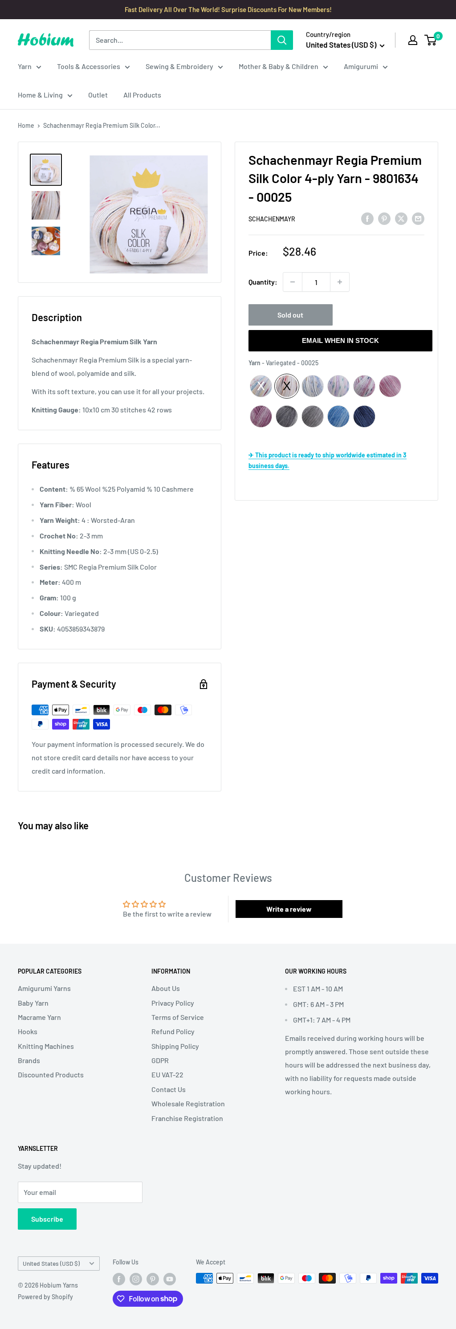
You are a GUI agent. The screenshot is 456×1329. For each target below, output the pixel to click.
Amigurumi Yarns (44, 988)
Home (26, 125)
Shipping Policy (175, 1046)
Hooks (27, 1031)
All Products (142, 94)
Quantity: (262, 281)
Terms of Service (177, 1017)
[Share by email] (418, 218)
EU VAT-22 (167, 1074)
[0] (430, 40)
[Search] (282, 40)
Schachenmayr (271, 219)
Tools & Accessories (88, 66)
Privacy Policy (172, 1003)
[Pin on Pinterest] (384, 218)
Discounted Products (51, 1074)
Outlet (98, 94)
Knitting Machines (46, 1046)
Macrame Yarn (39, 1017)
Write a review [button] (289, 909)
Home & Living (40, 94)
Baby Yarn (33, 1003)
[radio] (260, 386)
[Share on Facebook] (367, 218)
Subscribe (47, 1219)
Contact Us (168, 1089)
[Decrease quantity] (292, 282)
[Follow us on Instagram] (136, 1279)
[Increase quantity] (339, 282)
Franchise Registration (187, 1118)
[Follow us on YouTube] (169, 1279)
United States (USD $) (51, 1263)
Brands (29, 1060)
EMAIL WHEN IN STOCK (340, 340)
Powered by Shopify (45, 1296)
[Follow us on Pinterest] (153, 1279)
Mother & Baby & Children (278, 66)
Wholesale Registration (188, 1103)
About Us (165, 988)
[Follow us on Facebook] (119, 1279)
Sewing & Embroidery (179, 66)
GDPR (160, 1060)
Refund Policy (173, 1031)
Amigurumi (361, 66)
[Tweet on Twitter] (401, 218)
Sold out (290, 314)
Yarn (25, 66)
